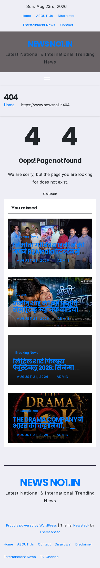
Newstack (81, 525)
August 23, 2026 (33, 260)
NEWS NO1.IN (50, 43)
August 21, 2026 (33, 377)
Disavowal (63, 544)
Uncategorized (26, 411)
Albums (21, 294)
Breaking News (26, 236)
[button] (84, 79)
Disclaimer (66, 16)
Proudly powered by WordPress (32, 525)
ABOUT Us (44, 16)
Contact (66, 25)
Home (26, 16)
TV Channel (49, 557)
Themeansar (49, 532)
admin (63, 260)
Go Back (50, 194)
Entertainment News (39, 25)
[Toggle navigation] (47, 79)
